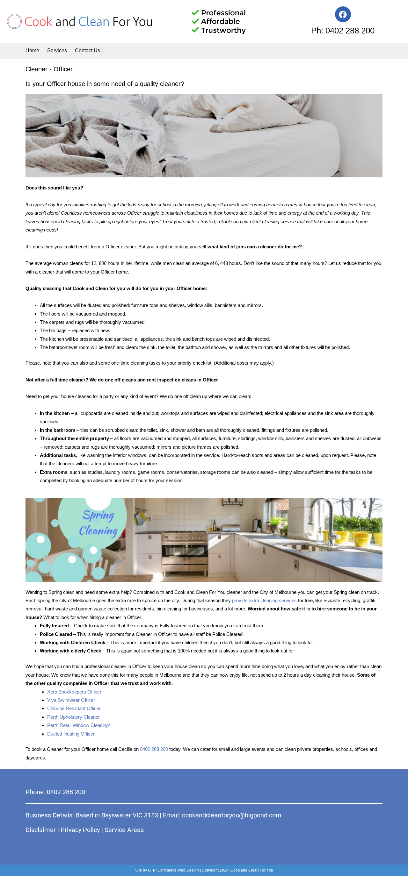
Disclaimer (41, 830)
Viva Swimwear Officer (71, 700)
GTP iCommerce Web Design (173, 870)
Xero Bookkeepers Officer (74, 691)
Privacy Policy (80, 830)
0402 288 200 (154, 749)
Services (57, 50)
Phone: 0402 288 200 (55, 792)
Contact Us (87, 50)
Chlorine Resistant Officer (74, 708)
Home (32, 50)
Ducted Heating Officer (71, 734)
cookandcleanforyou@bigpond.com (231, 815)
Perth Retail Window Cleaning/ (78, 725)
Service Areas (124, 830)
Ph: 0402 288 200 (343, 30)
